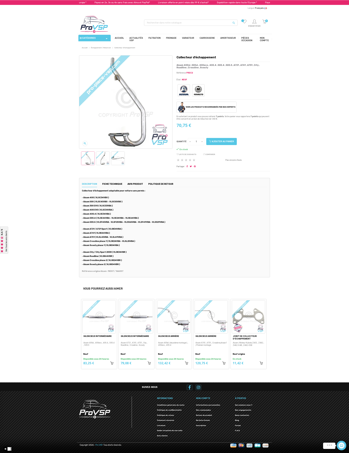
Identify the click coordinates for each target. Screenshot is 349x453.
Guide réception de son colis (169, 430)
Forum (238, 425)
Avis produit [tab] (135, 184)
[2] (182, 160)
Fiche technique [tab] (112, 184)
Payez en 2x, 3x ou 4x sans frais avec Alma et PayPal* (100, 2)
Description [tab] (89, 184)
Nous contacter (242, 415)
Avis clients (162, 436)
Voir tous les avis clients (6, 241)
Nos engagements (243, 410)
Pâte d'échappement (210, 336)
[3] (186, 160)
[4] (190, 160)
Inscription (201, 425)
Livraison (161, 425)
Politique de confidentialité (169, 410)
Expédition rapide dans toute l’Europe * (215, 2)
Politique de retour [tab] (160, 184)
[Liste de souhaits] (244, 23)
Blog (237, 420)
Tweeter (191, 166)
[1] (178, 160)
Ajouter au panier (222, 141)
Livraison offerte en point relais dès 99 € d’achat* (161, 2)
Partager (187, 166)
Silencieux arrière (96, 336)
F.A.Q (237, 430)
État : (179, 80)
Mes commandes (203, 410)
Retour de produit (204, 415)
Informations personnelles (208, 405)
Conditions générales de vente (170, 405)
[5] (194, 160)
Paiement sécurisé (165, 420)
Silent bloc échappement (244, 337)
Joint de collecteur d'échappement (173, 337)
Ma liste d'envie (203, 420)
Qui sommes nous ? (243, 405)
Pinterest (195, 166)
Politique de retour (165, 415)
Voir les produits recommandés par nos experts (210, 107)
